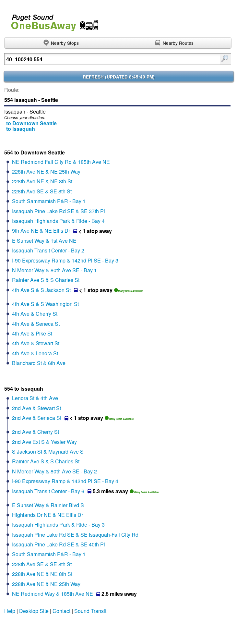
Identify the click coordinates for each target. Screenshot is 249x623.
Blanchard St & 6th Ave (38, 363)
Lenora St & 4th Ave (35, 398)
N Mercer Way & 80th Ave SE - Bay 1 (54, 270)
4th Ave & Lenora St (35, 353)
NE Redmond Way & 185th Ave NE (52, 593)
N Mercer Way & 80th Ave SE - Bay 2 (54, 471)
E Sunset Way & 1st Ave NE (44, 240)
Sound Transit (90, 611)
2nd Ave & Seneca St (36, 417)
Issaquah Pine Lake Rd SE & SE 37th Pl (58, 211)
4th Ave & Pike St (32, 333)
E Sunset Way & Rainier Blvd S (48, 505)
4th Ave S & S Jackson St (41, 290)
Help (9, 611)
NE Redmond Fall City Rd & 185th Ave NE (61, 161)
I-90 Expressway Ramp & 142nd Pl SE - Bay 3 (65, 260)
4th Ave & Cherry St (34, 313)
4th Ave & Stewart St (35, 343)
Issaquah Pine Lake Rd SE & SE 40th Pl (58, 544)
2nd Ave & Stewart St (36, 408)
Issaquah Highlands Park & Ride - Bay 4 (58, 221)
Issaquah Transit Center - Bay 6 (48, 491)
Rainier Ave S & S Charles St (45, 280)
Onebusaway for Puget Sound (52, 20)
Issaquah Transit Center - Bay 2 (48, 250)
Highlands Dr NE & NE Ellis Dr (47, 515)
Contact (61, 611)
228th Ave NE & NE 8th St (42, 181)
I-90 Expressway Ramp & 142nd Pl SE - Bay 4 (65, 481)
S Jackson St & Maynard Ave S (48, 451)
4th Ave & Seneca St (36, 323)
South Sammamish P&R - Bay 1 (49, 201)
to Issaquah (20, 128)
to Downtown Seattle (31, 123)
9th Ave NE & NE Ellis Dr (41, 230)
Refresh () (119, 77)
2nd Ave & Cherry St (35, 431)
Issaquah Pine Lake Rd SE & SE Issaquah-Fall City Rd (75, 534)
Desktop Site (34, 611)
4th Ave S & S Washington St (45, 304)
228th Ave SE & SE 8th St (42, 191)
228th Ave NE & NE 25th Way (46, 171)
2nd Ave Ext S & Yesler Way (44, 442)
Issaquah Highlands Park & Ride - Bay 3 (58, 524)
